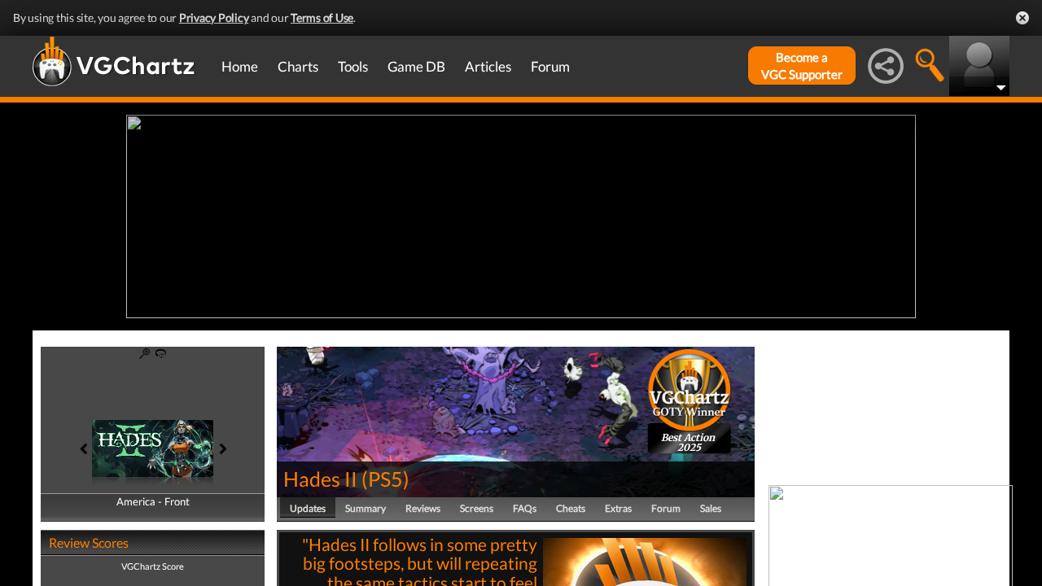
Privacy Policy (214, 17)
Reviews (422, 508)
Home (239, 66)
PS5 (385, 478)
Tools (353, 66)
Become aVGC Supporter (802, 65)
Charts (298, 66)
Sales (710, 508)
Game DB (416, 66)
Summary (365, 508)
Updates (308, 508)
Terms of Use (322, 17)
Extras (618, 508)
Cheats (570, 508)
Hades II (320, 478)
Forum (550, 66)
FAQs (524, 508)
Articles (488, 66)
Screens (476, 508)
